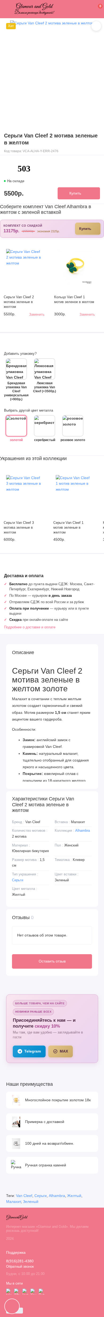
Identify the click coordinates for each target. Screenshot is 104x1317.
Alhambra (82, 831)
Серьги (17, 880)
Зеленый (30, 1201)
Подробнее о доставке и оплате (29, 627)
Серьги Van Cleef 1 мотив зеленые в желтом (68, 527)
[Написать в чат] (12, 1306)
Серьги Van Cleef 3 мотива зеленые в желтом (19, 527)
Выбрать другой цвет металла (28, 410)
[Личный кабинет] (92, 9)
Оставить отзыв (52, 961)
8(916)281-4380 (20, 1261)
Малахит (13, 1201)
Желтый (74, 1195)
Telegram (32, 1051)
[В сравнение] (35, 246)
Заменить (37, 314)
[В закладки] (96, 26)
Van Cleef (24, 1195)
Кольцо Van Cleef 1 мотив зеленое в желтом (74, 299)
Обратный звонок (20, 1267)
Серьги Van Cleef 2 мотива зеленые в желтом (19, 302)
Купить (85, 229)
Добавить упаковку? (20, 354)
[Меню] (9, 9)
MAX (64, 1051)
